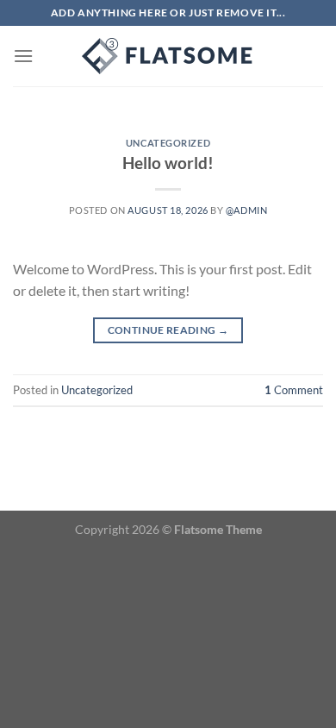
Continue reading (168, 329)
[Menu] (23, 56)
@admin (246, 210)
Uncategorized (168, 142)
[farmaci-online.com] (168, 56)
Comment (293, 390)
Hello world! (168, 163)
